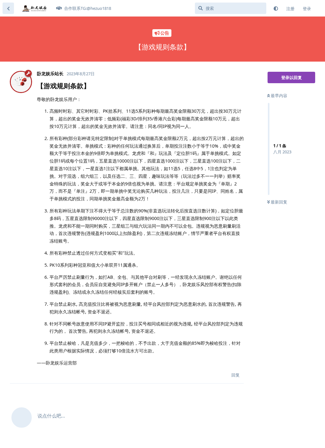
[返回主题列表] (8, 8)
